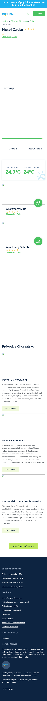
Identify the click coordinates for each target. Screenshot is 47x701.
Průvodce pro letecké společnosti (15, 602)
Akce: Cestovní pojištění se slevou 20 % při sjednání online (24, 3)
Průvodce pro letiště (10, 606)
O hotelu (13, 149)
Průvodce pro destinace (12, 598)
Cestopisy (6, 614)
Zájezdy (14, 21)
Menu (40, 14)
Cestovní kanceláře (10, 627)
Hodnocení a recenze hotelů (13, 623)
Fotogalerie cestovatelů (11, 610)
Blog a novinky (8, 618)
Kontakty (5, 638)
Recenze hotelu (34, 149)
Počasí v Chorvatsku (14, 379)
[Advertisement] (23, 116)
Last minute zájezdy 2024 (12, 586)
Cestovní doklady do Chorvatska (21, 501)
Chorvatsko (23, 21)
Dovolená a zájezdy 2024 (12, 578)
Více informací (10, 408)
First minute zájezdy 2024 (12, 582)
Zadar (32, 21)
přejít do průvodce (23, 546)
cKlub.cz (5, 21)
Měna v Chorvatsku (13, 440)
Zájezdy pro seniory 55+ (12, 574)
